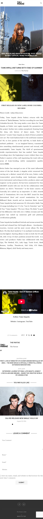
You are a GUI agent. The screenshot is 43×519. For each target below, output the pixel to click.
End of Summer (13, 120)
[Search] (41, 3)
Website (13, 321)
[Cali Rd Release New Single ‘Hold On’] (21, 401)
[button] (2, 32)
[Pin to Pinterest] (31, 335)
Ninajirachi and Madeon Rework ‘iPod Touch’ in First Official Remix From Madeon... (21, 55)
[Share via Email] (34, 335)
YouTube (29, 321)
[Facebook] (19, 504)
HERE (7, 164)
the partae (24, 71)
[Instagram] (23, 504)
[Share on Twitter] (29, 335)
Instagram (21, 321)
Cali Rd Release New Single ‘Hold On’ (21, 418)
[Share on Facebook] (27, 335)
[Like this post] (24, 335)
